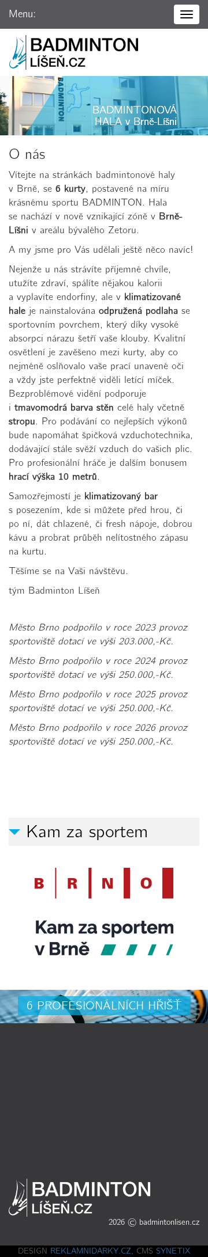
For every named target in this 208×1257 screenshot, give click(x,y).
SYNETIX (173, 1251)
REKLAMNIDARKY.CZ (90, 1251)
